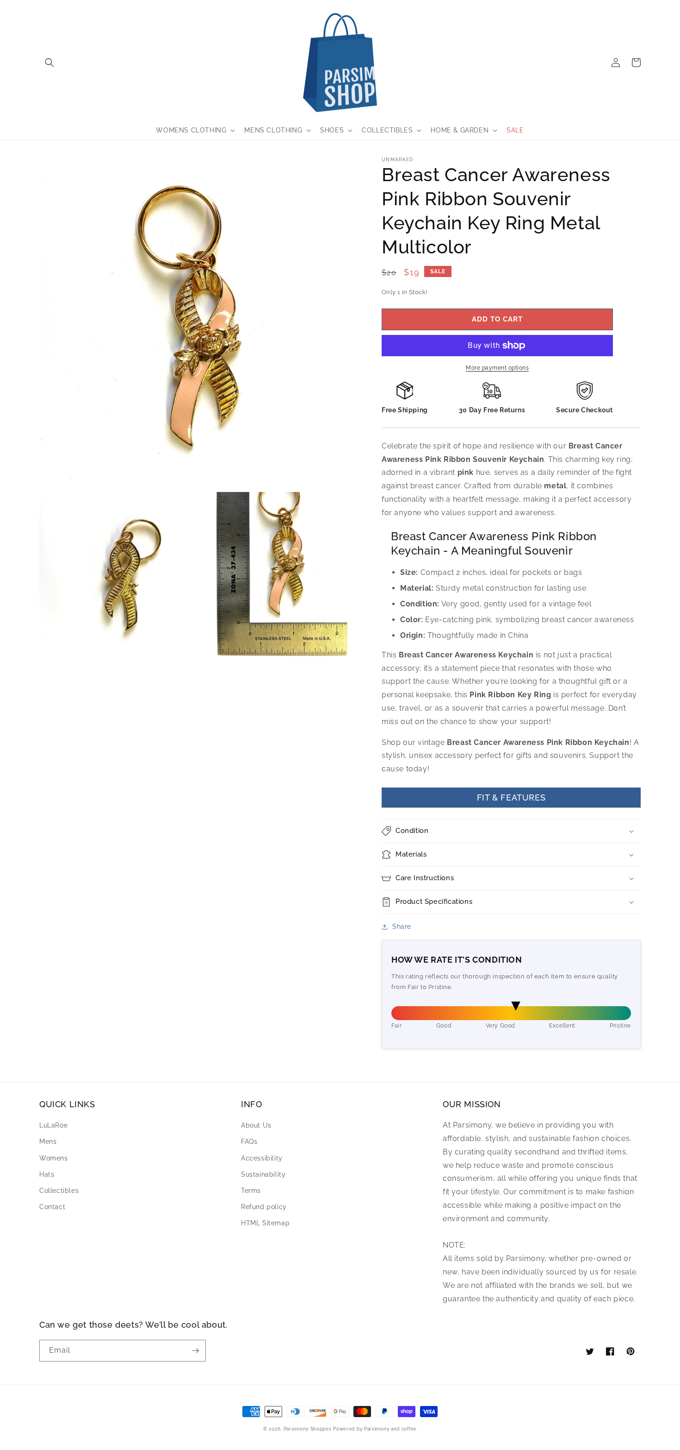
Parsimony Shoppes (308, 1428)
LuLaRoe (53, 1125)
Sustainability (263, 1174)
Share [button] (401, 926)
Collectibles (59, 1190)
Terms (251, 1190)
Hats (46, 1174)
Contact (52, 1206)
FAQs (249, 1141)
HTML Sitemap (265, 1223)
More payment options (497, 368)
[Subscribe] (195, 1351)
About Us (256, 1125)
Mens (47, 1141)
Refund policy (264, 1206)
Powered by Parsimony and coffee (375, 1428)
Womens (53, 1158)
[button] (49, 62)
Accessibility (262, 1158)
